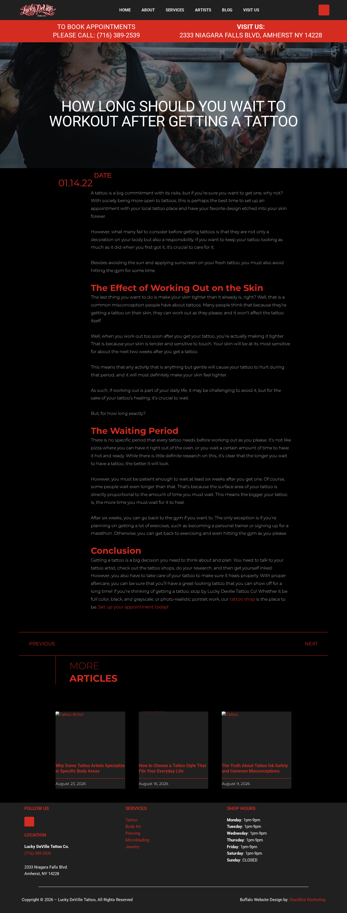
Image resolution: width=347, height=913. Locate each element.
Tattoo (131, 820)
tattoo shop (242, 599)
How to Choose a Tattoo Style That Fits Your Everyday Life (172, 768)
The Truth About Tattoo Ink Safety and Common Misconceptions (255, 768)
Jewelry (132, 846)
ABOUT (148, 10)
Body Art (133, 826)
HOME (125, 10)
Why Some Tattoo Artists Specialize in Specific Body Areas (90, 768)
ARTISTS (203, 10)
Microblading (137, 840)
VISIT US (251, 10)
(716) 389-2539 (37, 853)
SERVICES (175, 10)
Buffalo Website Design (261, 899)
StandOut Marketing (307, 899)
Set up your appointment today (132, 607)
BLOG (227, 10)
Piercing (133, 833)
